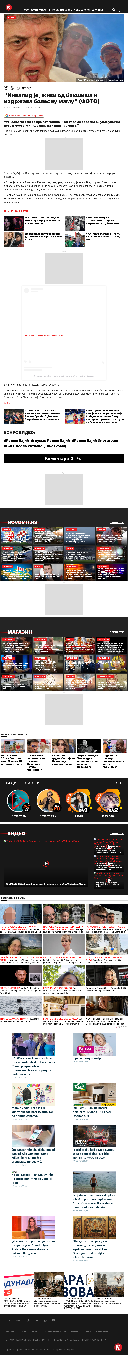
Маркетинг (49, 1340)
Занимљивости (65, 10)
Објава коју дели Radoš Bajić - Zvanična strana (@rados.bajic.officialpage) (64, 376)
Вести (34, 10)
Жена (79, 10)
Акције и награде (68, 1340)
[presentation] (116, 783)
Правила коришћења (93, 1340)
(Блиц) (7, 402)
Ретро (51, 10)
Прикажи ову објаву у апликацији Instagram (43, 335)
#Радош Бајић (16, 440)
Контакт (21, 1340)
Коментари (59, 458)
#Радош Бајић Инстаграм (95, 440)
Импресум (34, 1340)
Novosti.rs (22, 522)
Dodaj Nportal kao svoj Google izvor (26, 116)
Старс (42, 10)
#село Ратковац (30, 446)
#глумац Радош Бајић (50, 440)
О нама (10, 1340)
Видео (16, 833)
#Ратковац (56, 446)
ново (26, 10)
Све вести (117, 522)
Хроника (97, 10)
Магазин (20, 632)
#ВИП (9, 446)
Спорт (88, 10)
